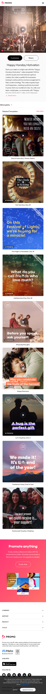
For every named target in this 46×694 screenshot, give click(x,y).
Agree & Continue (28, 690)
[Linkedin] (24, 675)
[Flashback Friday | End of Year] (23, 461)
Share (31, 58)
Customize (15, 58)
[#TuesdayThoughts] (23, 322)
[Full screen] (43, 47)
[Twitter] (19, 675)
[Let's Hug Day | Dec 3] (23, 415)
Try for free (23, 564)
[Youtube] (14, 675)
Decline (15, 690)
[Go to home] (7, 3)
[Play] (23, 29)
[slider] (2, 50)
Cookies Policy (25, 684)
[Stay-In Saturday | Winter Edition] (23, 135)
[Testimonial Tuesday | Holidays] (23, 508)
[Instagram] (17, 652)
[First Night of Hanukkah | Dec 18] (23, 228)
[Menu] (43, 3)
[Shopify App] (23, 664)
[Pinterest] (29, 675)
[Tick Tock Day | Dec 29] (23, 182)
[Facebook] (7, 652)
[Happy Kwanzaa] (23, 368)
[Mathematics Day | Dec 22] (23, 275)
